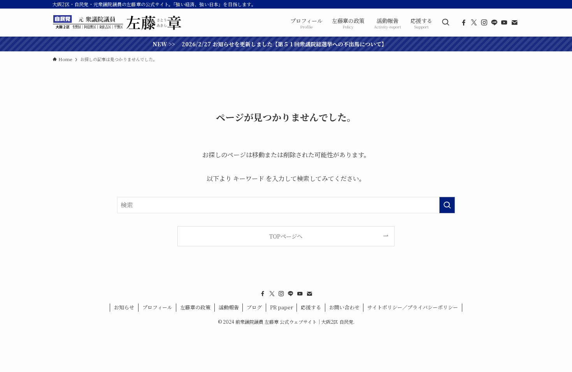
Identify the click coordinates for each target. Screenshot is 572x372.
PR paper (281, 307)
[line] (494, 22)
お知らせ (124, 307)
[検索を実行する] (447, 205)
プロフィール (157, 307)
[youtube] (504, 22)
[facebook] (464, 22)
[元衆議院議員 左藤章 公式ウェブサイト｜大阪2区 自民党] (118, 22)
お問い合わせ (344, 307)
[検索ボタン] (445, 23)
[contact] (514, 22)
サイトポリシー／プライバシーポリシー (412, 307)
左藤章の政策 (195, 307)
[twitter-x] (474, 22)
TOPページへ (285, 236)
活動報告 (229, 307)
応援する (311, 307)
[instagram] (484, 22)
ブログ (254, 307)
